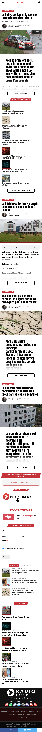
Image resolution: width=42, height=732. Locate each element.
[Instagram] (23, 704)
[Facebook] (15, 704)
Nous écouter (5, 712)
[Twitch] (27, 704)
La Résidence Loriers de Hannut (14, 252)
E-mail (5, 540)
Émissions (32, 712)
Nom (4, 530)
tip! (8, 517)
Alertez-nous (11, 714)
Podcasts (24, 712)
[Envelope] (6, 704)
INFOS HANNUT (15, 712)
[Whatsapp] (10, 704)
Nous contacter (31, 714)
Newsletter (21, 714)
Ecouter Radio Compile (21, 482)
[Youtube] (31, 704)
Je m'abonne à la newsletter (14, 549)
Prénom (4, 536)
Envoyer (6, 557)
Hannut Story (15, 264)
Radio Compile (14, 26)
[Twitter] (19, 704)
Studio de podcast (22, 717)
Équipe (39, 712)
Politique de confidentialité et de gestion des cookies (21, 725)
